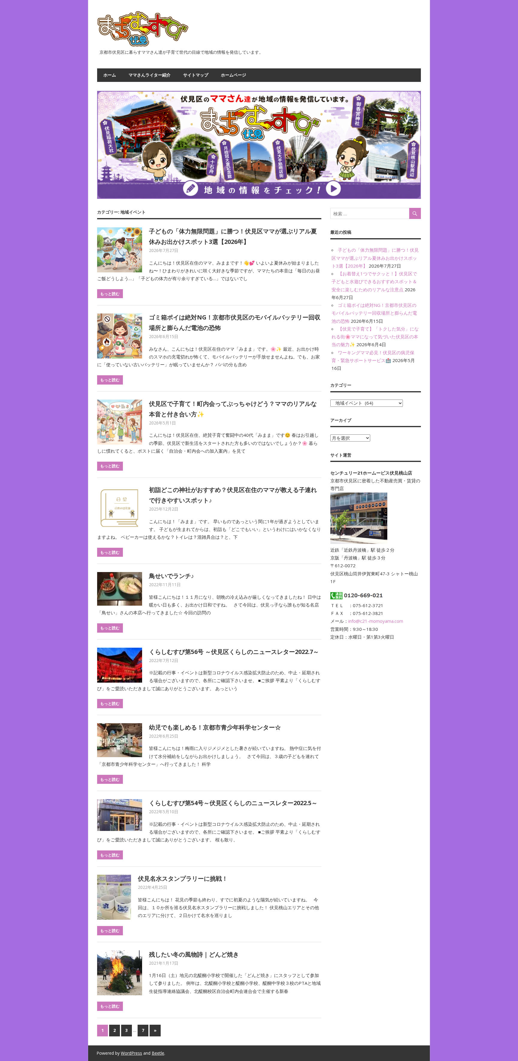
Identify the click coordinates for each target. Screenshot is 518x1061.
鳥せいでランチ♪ (171, 576)
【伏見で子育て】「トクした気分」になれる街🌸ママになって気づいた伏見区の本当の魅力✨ (375, 337)
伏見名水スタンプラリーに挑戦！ (183, 878)
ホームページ (233, 75)
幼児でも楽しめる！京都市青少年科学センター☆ (215, 727)
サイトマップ (195, 75)
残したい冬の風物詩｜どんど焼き (194, 954)
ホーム (109, 75)
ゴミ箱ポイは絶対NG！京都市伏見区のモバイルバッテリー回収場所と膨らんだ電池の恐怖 (374, 313)
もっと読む (110, 293)
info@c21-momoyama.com (375, 621)
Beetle (158, 1053)
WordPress (131, 1053)
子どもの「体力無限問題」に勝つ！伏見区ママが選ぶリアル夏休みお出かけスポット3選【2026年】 (375, 258)
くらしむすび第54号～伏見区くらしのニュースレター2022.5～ (233, 803)
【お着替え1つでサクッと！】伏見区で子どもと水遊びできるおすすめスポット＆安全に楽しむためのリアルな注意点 (374, 281)
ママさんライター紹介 (150, 75)
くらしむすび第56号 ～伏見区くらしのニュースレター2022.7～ (234, 652)
